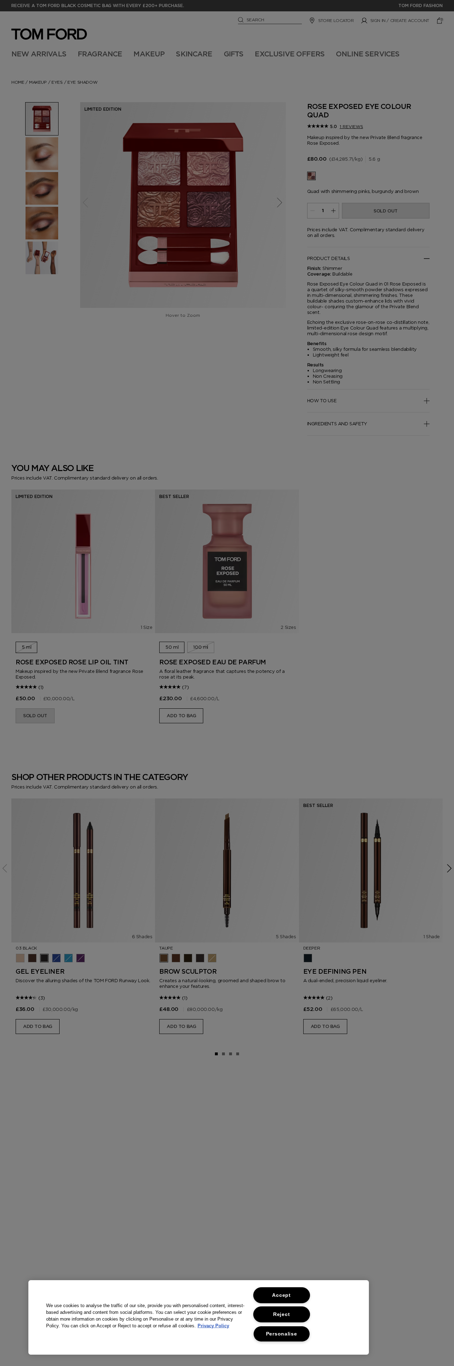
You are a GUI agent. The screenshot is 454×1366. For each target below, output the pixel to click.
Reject (281, 1314)
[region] (198, 1317)
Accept (281, 1295)
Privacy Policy (213, 1325)
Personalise (281, 1334)
